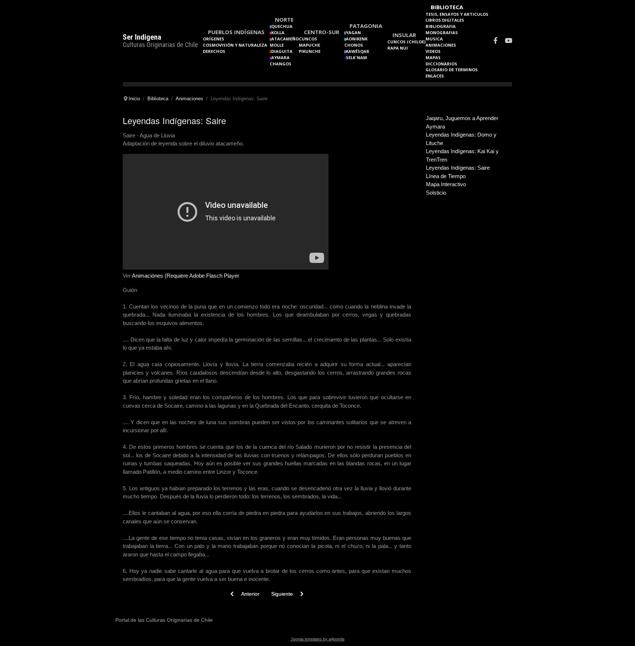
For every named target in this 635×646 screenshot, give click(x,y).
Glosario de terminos (452, 69)
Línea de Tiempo (446, 176)
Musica (434, 38)
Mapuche (309, 45)
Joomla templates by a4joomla (317, 639)
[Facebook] (496, 41)
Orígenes (213, 38)
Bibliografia (441, 26)
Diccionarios (441, 63)
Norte (284, 19)
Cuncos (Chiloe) (406, 41)
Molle (277, 45)
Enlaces (435, 76)
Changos (280, 63)
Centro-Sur (321, 32)
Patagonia (365, 25)
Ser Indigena (142, 37)
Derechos (214, 51)
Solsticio (436, 193)
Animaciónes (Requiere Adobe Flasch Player (185, 276)
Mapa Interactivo (446, 184)
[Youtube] (508, 41)
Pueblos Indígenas (236, 32)
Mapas (433, 57)
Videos (433, 51)
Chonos (353, 45)
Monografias (442, 32)
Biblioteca (447, 7)
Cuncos (308, 38)
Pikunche (309, 51)
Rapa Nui (397, 48)
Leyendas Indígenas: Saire (458, 168)
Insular (404, 35)
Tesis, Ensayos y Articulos (457, 14)
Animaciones (441, 45)
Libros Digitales (445, 20)
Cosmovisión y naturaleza (235, 45)
